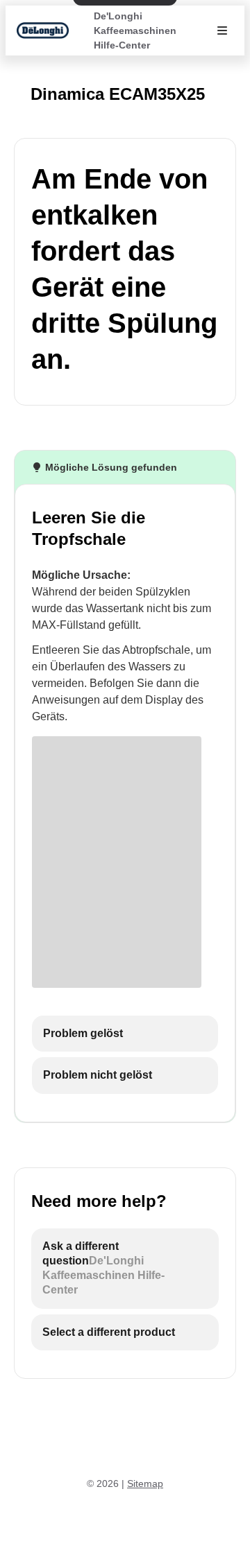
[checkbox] (125, 1034)
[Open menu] (222, 30)
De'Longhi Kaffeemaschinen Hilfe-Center (135, 30)
